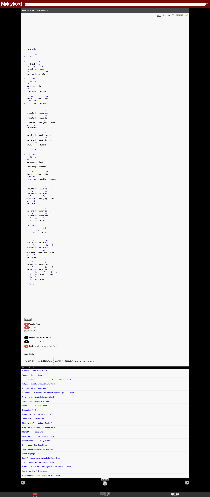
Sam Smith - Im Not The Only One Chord (38, 462)
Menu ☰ (179, 15)
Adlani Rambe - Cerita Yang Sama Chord (35, 10)
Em (32, 96)
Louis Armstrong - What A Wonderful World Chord (41, 458)
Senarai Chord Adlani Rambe (40, 337)
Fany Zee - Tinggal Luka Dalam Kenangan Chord (41, 427)
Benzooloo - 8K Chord (30, 410)
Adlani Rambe (31, 49)
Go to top (28, 319)
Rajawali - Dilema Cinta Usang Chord (37, 388)
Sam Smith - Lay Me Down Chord (35, 471)
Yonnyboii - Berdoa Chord (32, 375)
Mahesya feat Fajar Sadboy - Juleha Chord (38, 423)
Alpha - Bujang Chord (30, 454)
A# (30, 101)
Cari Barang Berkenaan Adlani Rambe (43, 346)
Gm (28, 67)
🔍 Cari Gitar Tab (30, 331)
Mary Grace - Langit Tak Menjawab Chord (38, 436)
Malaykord (11, 4)
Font (168, 15)
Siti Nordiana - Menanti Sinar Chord (36, 401)
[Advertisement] (90, 32)
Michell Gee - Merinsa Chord (33, 432)
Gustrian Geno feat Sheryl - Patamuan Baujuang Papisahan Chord (48, 393)
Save (158, 15)
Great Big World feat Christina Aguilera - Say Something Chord (46, 467)
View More (105, 479)
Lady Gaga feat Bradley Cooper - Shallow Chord (41, 475)
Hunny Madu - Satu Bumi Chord (34, 445)
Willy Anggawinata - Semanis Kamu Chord (38, 384)
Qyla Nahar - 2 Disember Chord (34, 406)
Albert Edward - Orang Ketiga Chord (36, 441)
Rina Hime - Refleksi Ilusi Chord (34, 371)
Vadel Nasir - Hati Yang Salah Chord (36, 414)
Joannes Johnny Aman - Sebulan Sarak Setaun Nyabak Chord (46, 379)
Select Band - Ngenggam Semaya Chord (38, 449)
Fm (29, 54)
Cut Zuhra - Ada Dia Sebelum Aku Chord (38, 397)
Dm (25, 57)
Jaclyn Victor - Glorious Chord (33, 419)
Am (36, 54)
